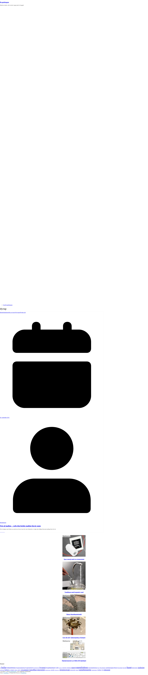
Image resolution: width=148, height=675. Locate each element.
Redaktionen (3, 522)
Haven (116, 667)
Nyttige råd (23, 312)
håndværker (135, 667)
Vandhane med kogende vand (74, 592)
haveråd (124, 667)
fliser (98, 667)
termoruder (72, 670)
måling (15, 670)
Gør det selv (66, 637)
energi (73, 668)
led (10, 670)
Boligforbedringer (4, 312)
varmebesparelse (85, 670)
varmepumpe (94, 670)
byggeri (43, 667)
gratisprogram (110, 667)
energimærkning (92, 667)
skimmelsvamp (48, 670)
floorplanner (103, 667)
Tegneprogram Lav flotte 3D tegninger (74, 660)
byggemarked (29, 667)
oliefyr (19, 670)
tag (58, 670)
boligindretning (11, 667)
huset (129, 667)
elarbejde (64, 667)
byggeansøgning (20, 667)
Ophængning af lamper (78, 637)
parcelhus (33, 670)
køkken (7, 670)
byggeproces (36, 667)
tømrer (77, 670)
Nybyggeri (17, 312)
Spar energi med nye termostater (74, 559)
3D (0, 667)
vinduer (99, 670)
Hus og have (12, 312)
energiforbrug (82, 667)
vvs (103, 670)
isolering (141, 668)
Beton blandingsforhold (74, 614)
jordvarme (2, 670)
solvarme (56, 670)
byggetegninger (50, 667)
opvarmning (25, 670)
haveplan (120, 667)
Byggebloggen (4, 2)
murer (12, 670)
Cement (60, 667)
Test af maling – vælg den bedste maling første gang (20, 526)
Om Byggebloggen (7, 305)
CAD (56, 667)
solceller (52, 670)
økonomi (107, 670)
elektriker (69, 667)
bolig (3, 667)
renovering (41, 670)
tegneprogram (65, 670)
